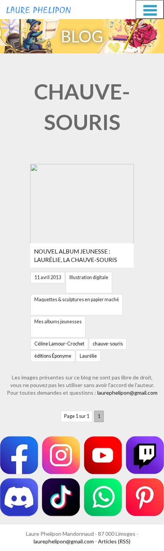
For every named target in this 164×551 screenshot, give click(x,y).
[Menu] (149, 9)
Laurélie (88, 356)
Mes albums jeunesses (58, 321)
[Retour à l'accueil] (38, 8)
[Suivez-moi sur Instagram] (61, 455)
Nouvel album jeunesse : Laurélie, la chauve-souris (75, 255)
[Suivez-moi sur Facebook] (19, 455)
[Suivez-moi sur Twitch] (145, 455)
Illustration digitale (88, 277)
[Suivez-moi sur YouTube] (103, 455)
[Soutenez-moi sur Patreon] (145, 497)
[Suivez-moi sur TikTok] (61, 497)
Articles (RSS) (114, 541)
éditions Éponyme (52, 356)
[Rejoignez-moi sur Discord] (19, 497)
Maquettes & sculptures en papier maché (76, 299)
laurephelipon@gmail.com (127, 392)
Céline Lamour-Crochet (59, 344)
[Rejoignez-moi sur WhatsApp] (103, 497)
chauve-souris (108, 344)
